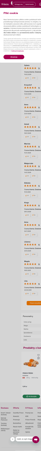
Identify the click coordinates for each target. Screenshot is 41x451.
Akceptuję (13, 57)
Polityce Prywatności (17, 51)
